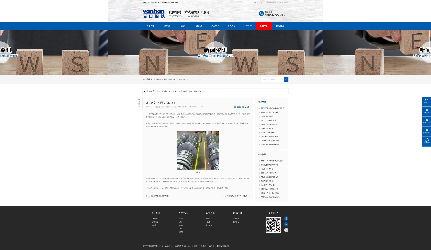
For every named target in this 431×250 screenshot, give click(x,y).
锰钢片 (181, 229)
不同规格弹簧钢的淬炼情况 (270, 145)
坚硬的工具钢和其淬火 (268, 120)
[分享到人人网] (245, 107)
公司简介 (155, 218)
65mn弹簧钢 (177, 79)
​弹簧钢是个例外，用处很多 (191, 91)
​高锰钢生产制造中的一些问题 (237, 196)
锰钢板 (181, 225)
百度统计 (204, 246)
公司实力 (155, 222)
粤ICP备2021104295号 (190, 246)
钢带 (166, 79)
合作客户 (155, 225)
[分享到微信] (248, 107)
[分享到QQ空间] (238, 107)
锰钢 (161, 79)
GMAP (225, 246)
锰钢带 (181, 232)
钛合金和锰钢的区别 (268, 132)
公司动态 (174, 91)
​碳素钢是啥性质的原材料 (269, 112)
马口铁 (185, 79)
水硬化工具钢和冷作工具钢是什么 (272, 108)
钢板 (170, 79)
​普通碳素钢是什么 (267, 128)
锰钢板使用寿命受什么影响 (270, 140)
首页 (156, 91)
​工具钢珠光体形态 (267, 116)
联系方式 (236, 218)
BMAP (220, 246)
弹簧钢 (156, 79)
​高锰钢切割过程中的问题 (269, 124)
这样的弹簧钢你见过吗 (161, 196)
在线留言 (236, 222)
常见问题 (209, 225)
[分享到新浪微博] (240, 107)
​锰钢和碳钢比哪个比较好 (269, 136)
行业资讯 (209, 222)
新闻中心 (164, 91)
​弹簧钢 (151, 114)
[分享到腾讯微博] (243, 107)
